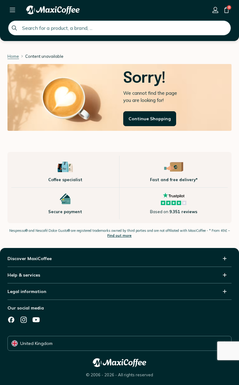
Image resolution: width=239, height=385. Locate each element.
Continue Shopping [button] (150, 118)
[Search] (14, 28)
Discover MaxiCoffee (29, 258)
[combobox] (119, 28)
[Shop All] (12, 10)
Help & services (23, 275)
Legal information (26, 291)
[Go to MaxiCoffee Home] (53, 10)
